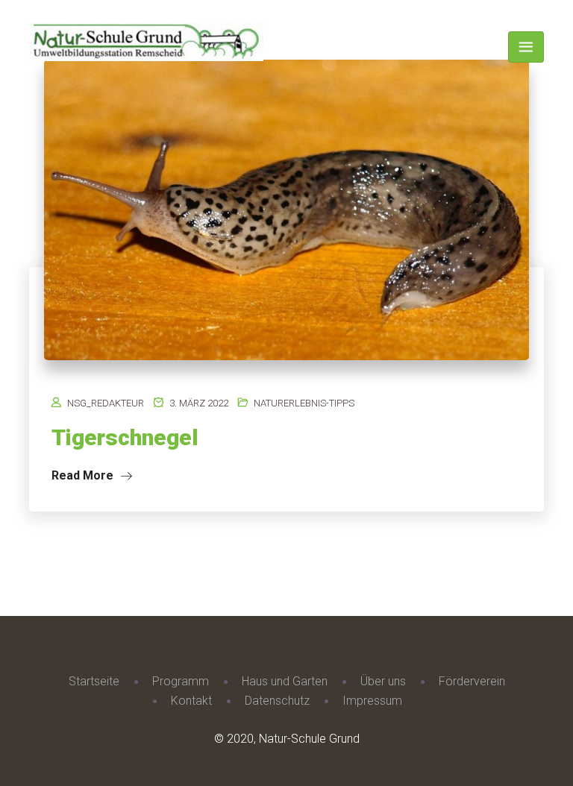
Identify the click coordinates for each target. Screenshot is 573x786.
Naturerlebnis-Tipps (304, 403)
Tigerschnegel (124, 437)
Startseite (94, 681)
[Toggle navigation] (526, 47)
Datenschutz (277, 701)
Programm (180, 681)
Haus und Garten (285, 681)
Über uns (383, 681)
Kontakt (191, 701)
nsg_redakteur (105, 403)
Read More (83, 475)
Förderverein (472, 681)
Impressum (372, 701)
